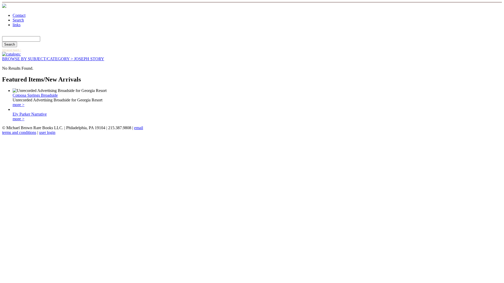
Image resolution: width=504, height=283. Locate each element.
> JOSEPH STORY (87, 59)
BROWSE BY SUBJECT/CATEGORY (36, 59)
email (138, 128)
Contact (19, 15)
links (16, 25)
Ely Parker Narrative (30, 114)
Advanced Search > (11, 50)
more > (18, 104)
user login (47, 132)
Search (18, 20)
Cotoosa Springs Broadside (35, 95)
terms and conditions (19, 132)
